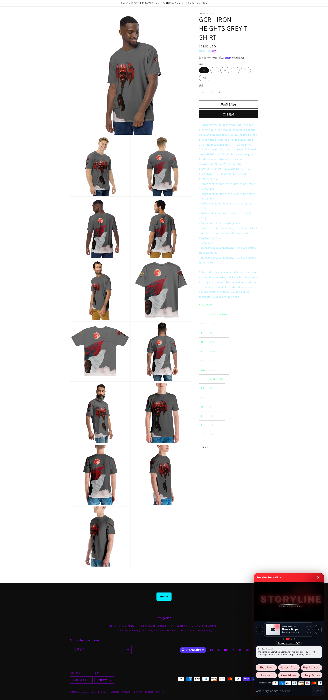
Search (112, 625)
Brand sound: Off (289, 643)
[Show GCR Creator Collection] (294, 639)
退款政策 (115, 692)
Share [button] (205, 446)
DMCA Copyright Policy (204, 625)
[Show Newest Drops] (286, 639)
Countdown (288, 675)
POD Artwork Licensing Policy (196, 630)
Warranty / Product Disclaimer (159, 630)
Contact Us (183, 625)
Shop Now (266, 667)
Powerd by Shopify (99, 692)
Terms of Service (146, 625)
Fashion (266, 675)
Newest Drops (289, 667)
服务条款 (138, 692)
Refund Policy (165, 625)
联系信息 (160, 692)
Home (164, 596)
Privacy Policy (126, 625)
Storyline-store (84, 692)
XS (204, 70)
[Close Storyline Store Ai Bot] (318, 577)
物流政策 (149, 692)
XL (245, 70)
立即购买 (228, 114)
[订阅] (127, 650)
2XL (205, 78)
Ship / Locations (312, 667)
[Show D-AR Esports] (290, 639)
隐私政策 (126, 692)
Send (318, 691)
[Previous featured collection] (259, 629)
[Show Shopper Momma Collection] (283, 639)
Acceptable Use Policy (128, 630)
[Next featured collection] (318, 629)
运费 (214, 51)
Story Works (311, 675)
